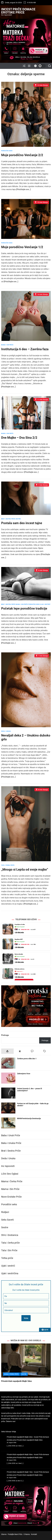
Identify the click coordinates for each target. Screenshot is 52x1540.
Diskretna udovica (19, 954)
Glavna (4, 1534)
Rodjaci (5, 1212)
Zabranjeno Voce (23, 1074)
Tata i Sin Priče (9, 1250)
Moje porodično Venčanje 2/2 (22, 155)
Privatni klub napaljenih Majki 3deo (16, 1381)
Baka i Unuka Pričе (11, 1143)
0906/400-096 (25, 929)
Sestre (18, 518)
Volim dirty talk (19, 975)
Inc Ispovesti (8, 1166)
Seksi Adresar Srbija (8, 1432)
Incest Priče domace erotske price (18, 11)
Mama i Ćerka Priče (11, 1181)
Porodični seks (6, 150)
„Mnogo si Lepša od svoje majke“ (24, 869)
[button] (5, 1368)
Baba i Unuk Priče (10, 1135)
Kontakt (34, 1534)
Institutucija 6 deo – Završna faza (24, 349)
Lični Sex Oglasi (9, 1173)
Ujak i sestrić (45, 604)
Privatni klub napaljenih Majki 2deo (30, 1457)
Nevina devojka (19, 939)
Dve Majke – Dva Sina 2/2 (19, 437)
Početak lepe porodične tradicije (24, 608)
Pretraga (5, 1035)
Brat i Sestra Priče (8, 518)
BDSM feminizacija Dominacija (29, 1118)
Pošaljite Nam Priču (15, 1534)
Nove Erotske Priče (11, 1196)
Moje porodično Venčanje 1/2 (22, 247)
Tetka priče (7, 1258)
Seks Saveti (7, 1219)
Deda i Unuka (6, 731)
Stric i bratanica (9, 1235)
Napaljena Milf (19, 924)
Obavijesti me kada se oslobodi (24, 967)
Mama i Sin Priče (7, 344)
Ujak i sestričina (9, 1273)
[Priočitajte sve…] (23, 189)
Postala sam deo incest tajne (21, 523)
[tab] (7, 1051)
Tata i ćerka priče (8, 865)
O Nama (27, 1534)
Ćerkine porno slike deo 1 (27, 1059)
